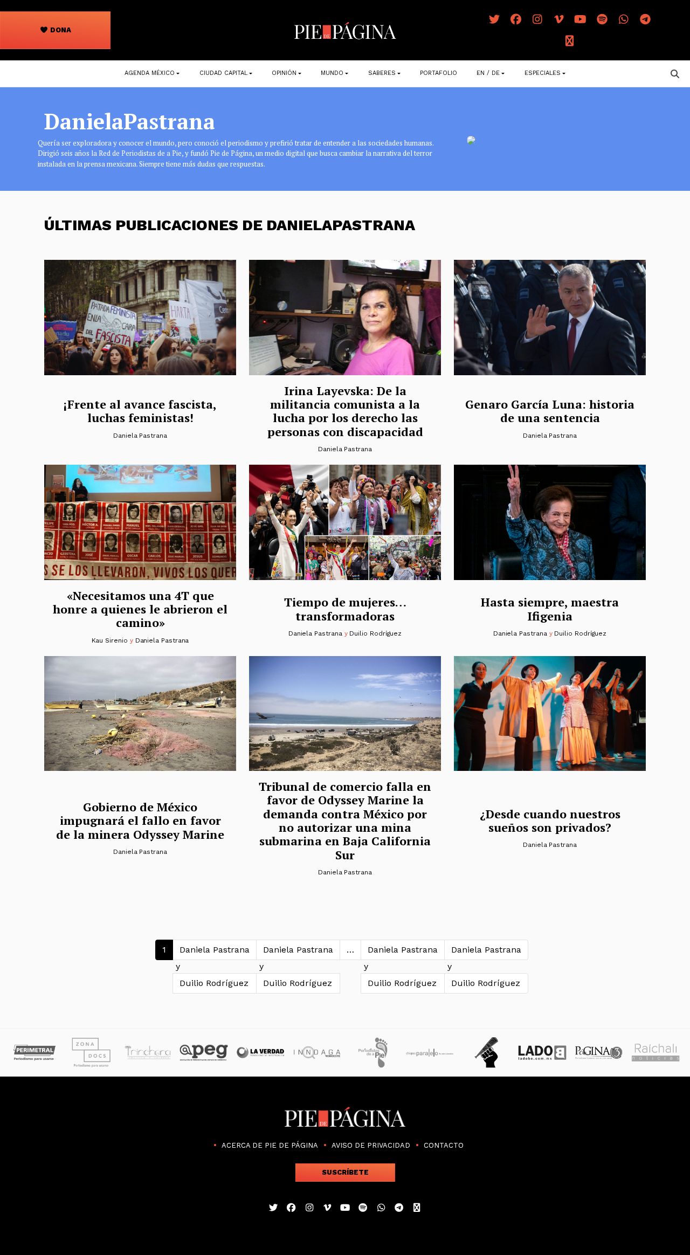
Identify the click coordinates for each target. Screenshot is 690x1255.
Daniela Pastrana (140, 435)
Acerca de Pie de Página (270, 1145)
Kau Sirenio (110, 640)
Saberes (382, 73)
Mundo (332, 73)
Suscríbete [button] (345, 1172)
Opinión (284, 73)
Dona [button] (60, 30)
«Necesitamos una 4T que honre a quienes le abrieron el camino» (140, 609)
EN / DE (488, 73)
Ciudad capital (223, 73)
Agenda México (150, 73)
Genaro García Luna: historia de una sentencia (549, 410)
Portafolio (438, 73)
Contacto (444, 1145)
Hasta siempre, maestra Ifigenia (550, 608)
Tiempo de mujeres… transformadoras (345, 608)
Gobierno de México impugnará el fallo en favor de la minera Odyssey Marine (140, 820)
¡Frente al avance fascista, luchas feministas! (140, 410)
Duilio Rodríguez (375, 633)
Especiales (543, 73)
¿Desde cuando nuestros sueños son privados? (550, 820)
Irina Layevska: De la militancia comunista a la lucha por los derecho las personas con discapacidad (345, 411)
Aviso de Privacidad (371, 1145)
